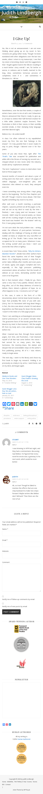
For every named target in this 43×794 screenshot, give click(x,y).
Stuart (15, 439)
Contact (7, 784)
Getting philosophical (29, 415)
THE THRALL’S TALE (20, 782)
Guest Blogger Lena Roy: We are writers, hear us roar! (9, 391)
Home (4, 782)
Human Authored (23, 739)
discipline (7, 415)
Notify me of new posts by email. (14, 606)
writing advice (31, 418)
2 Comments (27, 43)
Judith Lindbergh (21, 12)
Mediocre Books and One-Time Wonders (9, 377)
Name (5, 529)
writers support (19, 418)
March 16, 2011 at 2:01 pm (20, 479)
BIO (3, 784)
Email (4, 540)
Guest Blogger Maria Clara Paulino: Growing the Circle (30, 378)
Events (29, 782)
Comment (6, 562)
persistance (7, 418)
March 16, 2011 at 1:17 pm (20, 442)
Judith (6, 423)
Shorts (35, 782)
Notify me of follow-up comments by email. (18, 599)
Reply (14, 445)
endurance (16, 415)
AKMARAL (10, 782)
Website (5, 551)
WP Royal (27, 790)
